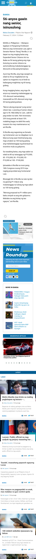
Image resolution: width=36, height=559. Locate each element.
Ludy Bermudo (8, 537)
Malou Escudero (8, 33)
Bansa (6, 14)
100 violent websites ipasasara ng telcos (17, 532)
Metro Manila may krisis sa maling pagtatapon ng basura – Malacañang (17, 398)
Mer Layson (5, 468)
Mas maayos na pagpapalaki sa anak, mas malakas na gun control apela (17, 490)
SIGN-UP (12, 271)
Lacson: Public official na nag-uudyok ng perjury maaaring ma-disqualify (16, 438)
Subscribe (30, 6)
